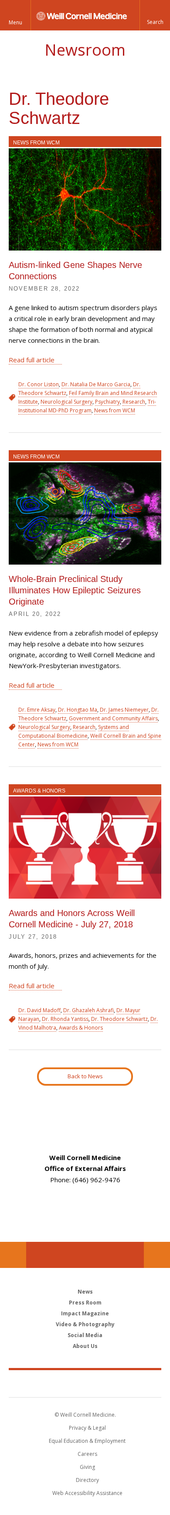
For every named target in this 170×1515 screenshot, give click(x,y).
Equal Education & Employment (87, 1441)
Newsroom (85, 49)
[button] (154, 15)
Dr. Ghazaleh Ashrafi (88, 1010)
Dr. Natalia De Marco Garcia (95, 384)
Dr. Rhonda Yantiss (65, 1019)
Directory (87, 1480)
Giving (87, 1467)
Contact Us (157, 1255)
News (85, 1291)
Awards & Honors (39, 791)
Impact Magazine (85, 1313)
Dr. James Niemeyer (124, 709)
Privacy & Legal (87, 1427)
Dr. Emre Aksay (36, 709)
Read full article (31, 359)
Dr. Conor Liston (38, 384)
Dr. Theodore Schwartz (119, 1019)
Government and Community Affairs (113, 718)
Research (133, 401)
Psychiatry (107, 401)
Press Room (85, 1302)
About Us (85, 1346)
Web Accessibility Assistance (87, 1493)
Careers (87, 1454)
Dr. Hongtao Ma (77, 709)
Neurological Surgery (66, 401)
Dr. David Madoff (39, 1010)
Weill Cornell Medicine (85, 1383)
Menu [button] (15, 22)
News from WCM (36, 143)
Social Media (85, 1335)
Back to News (85, 1076)
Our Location (13, 1255)
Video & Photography (85, 1324)
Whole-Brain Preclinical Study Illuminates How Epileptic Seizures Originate (75, 590)
